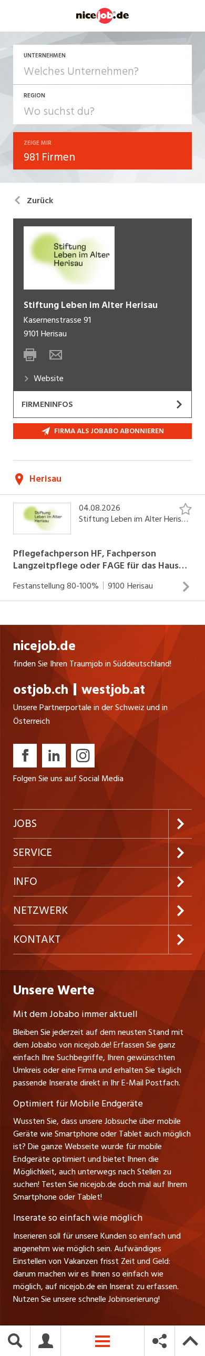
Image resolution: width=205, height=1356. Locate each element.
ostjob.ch (40, 690)
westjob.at (113, 690)
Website (49, 378)
